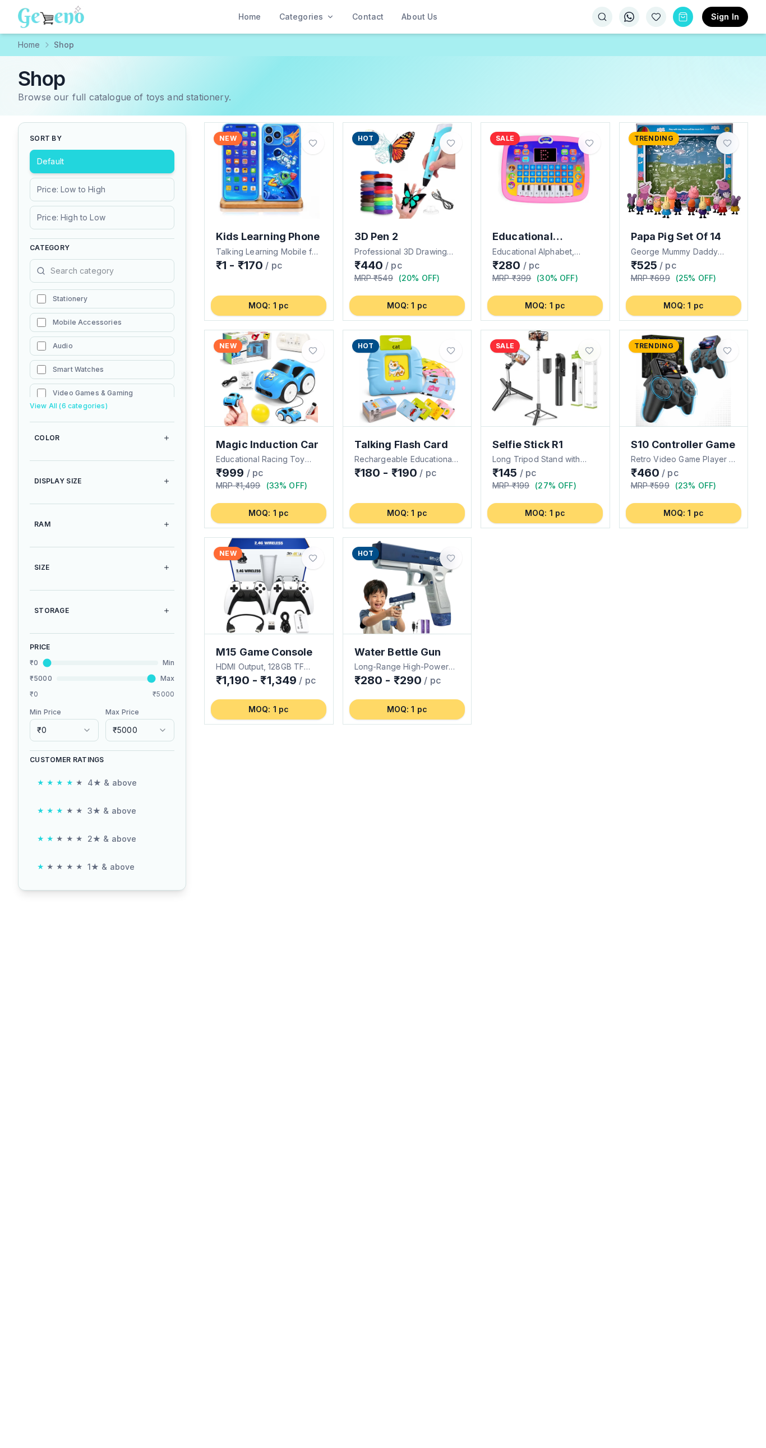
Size (41, 567)
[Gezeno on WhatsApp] (629, 17)
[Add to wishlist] (313, 143)
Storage (51, 610)
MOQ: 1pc (268, 305)
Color (47, 438)
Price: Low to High (71, 189)
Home (29, 44)
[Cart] (683, 17)
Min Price (45, 712)
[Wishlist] (656, 17)
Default (50, 161)
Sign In (725, 16)
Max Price (122, 712)
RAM (42, 524)
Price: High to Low (71, 217)
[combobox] (64, 730)
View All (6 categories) (69, 406)
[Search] (602, 17)
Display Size (58, 481)
